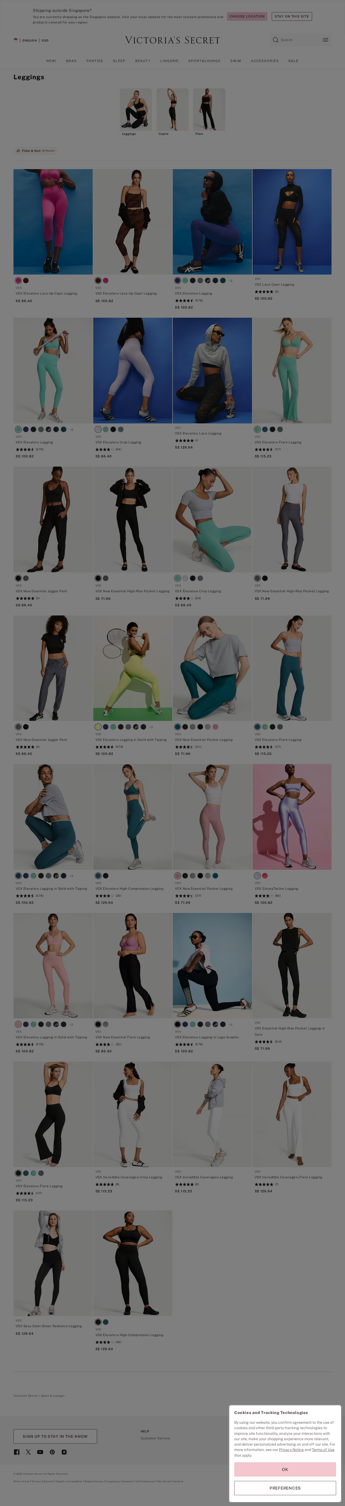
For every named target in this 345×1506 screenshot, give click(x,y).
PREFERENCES (285, 1488)
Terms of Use (323, 1449)
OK (285, 1469)
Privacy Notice (291, 1449)
